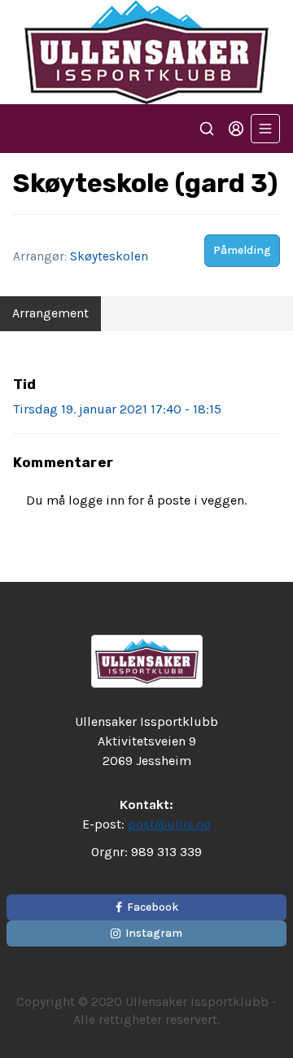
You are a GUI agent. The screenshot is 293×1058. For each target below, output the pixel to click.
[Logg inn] (236, 128)
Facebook (152, 907)
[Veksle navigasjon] (265, 128)
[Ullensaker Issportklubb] (146, 52)
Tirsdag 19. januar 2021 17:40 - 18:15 (117, 409)
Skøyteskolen (109, 256)
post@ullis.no (169, 824)
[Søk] (206, 128)
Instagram (153, 933)
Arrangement (50, 313)
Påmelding (242, 250)
